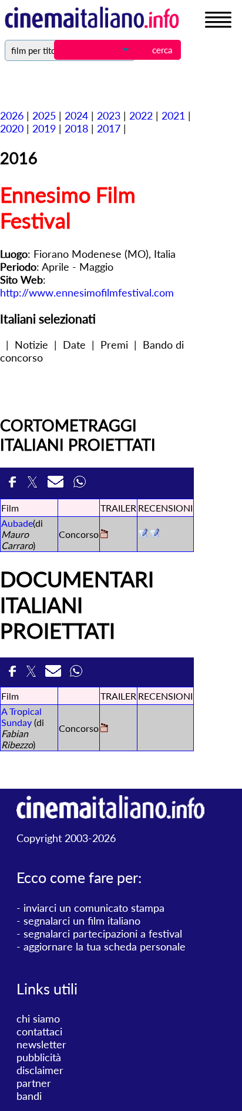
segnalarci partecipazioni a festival (102, 933)
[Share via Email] (57, 483)
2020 (11, 128)
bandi (29, 1095)
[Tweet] (34, 483)
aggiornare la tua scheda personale (104, 946)
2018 (76, 128)
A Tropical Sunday (21, 717)
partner (33, 1082)
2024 (76, 115)
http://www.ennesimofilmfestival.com (87, 292)
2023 (108, 115)
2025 (44, 115)
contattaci (39, 1031)
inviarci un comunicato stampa (93, 907)
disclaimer (39, 1070)
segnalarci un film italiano (81, 920)
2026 (11, 115)
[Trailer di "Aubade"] (104, 534)
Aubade (17, 523)
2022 (141, 115)
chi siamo (38, 1018)
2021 (173, 115)
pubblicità (38, 1057)
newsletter (41, 1044)
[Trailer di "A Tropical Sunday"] (104, 728)
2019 (44, 128)
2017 (108, 128)
